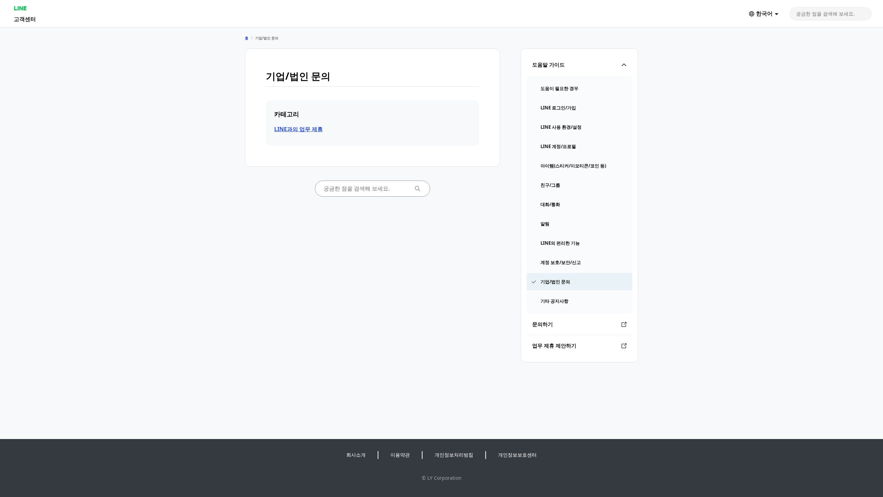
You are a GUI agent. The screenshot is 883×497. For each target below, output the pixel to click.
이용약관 (400, 454)
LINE (20, 8)
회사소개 (356, 454)
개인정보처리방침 (454, 454)
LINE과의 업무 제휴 (298, 129)
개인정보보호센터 (517, 454)
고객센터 (25, 18)
